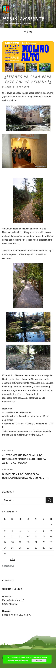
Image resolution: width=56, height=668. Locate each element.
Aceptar (39, 660)
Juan (27, 87)
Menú (29, 31)
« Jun (12, 559)
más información (21, 660)
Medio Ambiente (23, 19)
